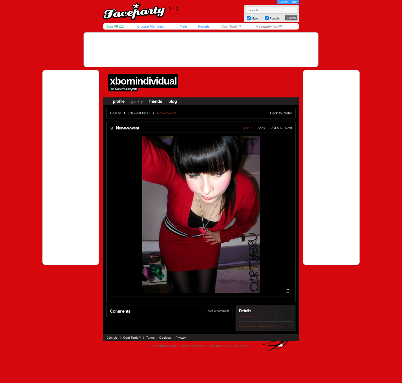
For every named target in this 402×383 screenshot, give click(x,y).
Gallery (115, 113)
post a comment (218, 311)
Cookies (165, 337)
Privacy (181, 337)
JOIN (294, 2)
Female (203, 26)
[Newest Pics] (138, 113)
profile (118, 101)
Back (261, 128)
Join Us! (112, 337)
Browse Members (150, 26)
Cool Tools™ (231, 26)
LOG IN (284, 2)
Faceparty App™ (269, 26)
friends (155, 101)
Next (288, 128)
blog (172, 101)
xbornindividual (143, 81)
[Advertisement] (201, 50)
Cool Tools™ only (271, 326)
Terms (150, 337)
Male (183, 26)
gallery (137, 101)
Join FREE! (115, 26)
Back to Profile (281, 113)
